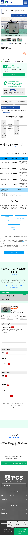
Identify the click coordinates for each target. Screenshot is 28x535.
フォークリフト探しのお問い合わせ (14, 463)
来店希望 (21, 69)
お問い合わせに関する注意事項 (14, 285)
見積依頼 (6, 69)
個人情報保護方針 (14, 287)
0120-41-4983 (15, 84)
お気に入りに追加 (9, 102)
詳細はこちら (6, 112)
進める (15, 74)
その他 (6, 71)
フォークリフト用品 (6, 43)
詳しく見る (14, 252)
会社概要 (8, 485)
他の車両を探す (22, 101)
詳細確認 (14, 69)
